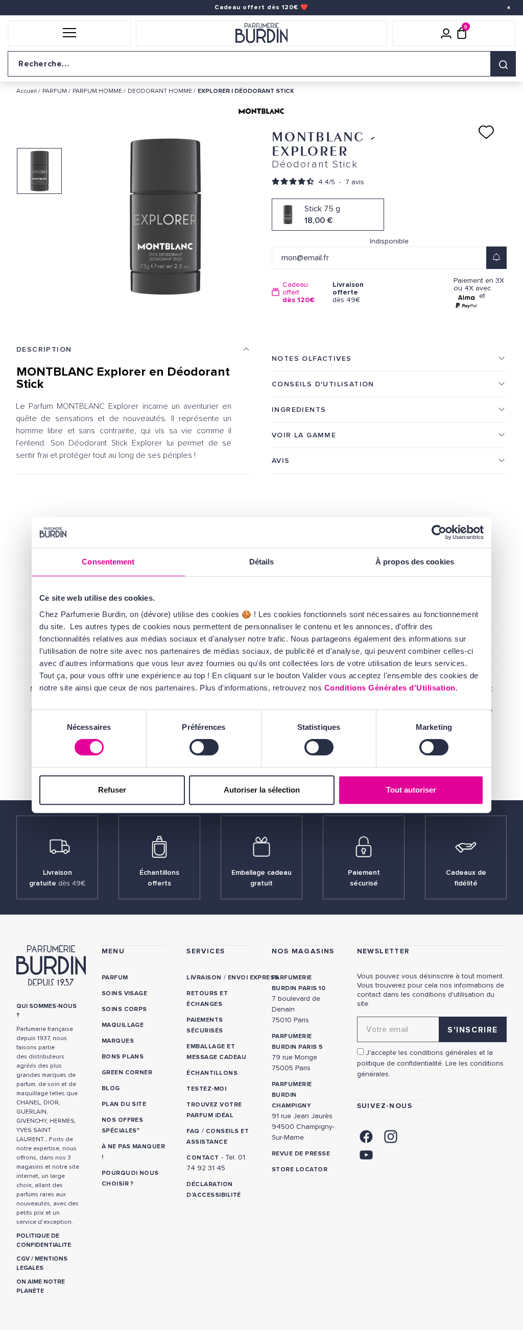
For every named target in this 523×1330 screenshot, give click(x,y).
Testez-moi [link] (206, 1089)
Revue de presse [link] (301, 1153)
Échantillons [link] (211, 1073)
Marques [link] (118, 1041)
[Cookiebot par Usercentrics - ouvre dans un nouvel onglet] (439, 532)
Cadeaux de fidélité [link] (466, 878)
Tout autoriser (411, 789)
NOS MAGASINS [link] (303, 951)
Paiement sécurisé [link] (364, 878)
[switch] (204, 747)
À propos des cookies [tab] (414, 561)
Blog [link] (111, 1088)
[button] (69, 33)
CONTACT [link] (202, 1158)
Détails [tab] (261, 561)
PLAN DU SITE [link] (124, 1104)
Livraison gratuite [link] (57, 878)
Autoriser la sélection (262, 789)
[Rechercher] (503, 64)
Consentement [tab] (108, 561)
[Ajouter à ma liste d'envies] (486, 132)
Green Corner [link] (127, 1072)
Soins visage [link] (125, 993)
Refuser (112, 789)
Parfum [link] (115, 977)
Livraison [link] (203, 977)
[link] (366, 1136)
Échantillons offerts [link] (159, 878)
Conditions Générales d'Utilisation (390, 687)
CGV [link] (23, 1259)
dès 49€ (348, 292)
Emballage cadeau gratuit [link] (261, 878)
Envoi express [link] (253, 977)
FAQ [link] (192, 1131)
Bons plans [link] (123, 1057)
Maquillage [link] (123, 1025)
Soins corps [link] (124, 1009)
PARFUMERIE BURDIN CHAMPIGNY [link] (292, 1095)
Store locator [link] (299, 1169)
